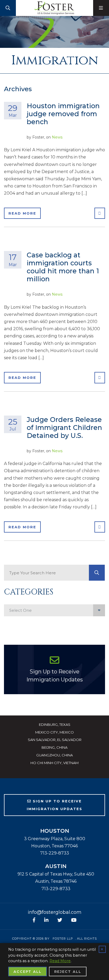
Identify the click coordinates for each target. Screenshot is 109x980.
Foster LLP (63, 938)
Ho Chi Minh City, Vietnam (54, 763)
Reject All (67, 971)
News (57, 137)
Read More (22, 213)
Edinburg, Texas (54, 724)
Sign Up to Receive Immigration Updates (54, 675)
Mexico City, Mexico (54, 732)
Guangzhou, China (54, 755)
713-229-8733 (54, 853)
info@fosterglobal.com (54, 912)
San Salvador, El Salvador (54, 740)
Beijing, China (54, 747)
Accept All (27, 971)
